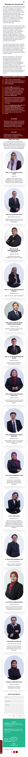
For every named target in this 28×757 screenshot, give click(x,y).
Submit (20, 715)
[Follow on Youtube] (17, 752)
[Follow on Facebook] (11, 752)
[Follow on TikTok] (14, 752)
